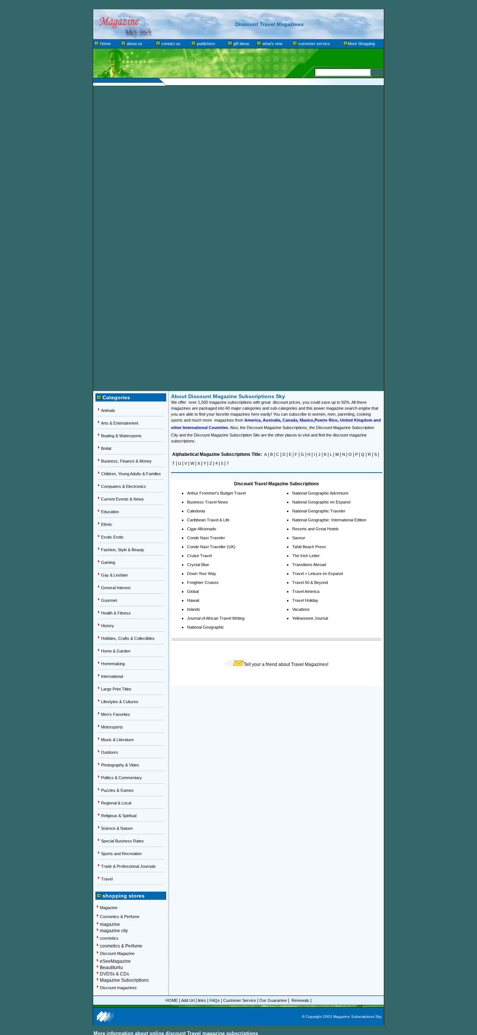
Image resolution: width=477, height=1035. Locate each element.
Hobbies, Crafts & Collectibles (128, 638)
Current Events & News (122, 499)
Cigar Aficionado (201, 529)
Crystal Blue (198, 564)
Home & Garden (115, 651)
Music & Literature (117, 739)
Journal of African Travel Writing (215, 618)
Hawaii (193, 600)
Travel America (305, 591)
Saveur (298, 538)
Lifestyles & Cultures (119, 701)
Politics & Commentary (121, 777)
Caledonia (196, 511)
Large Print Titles (116, 689)
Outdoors (109, 752)
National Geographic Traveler (318, 511)
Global (193, 591)
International (112, 676)
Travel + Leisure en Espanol (317, 573)
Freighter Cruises (203, 582)
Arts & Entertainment (119, 423)
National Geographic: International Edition (329, 520)
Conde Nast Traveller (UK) (211, 547)
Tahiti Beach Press (309, 547)
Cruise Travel (199, 555)
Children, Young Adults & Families (131, 474)
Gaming (108, 562)
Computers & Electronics (123, 486)
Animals (108, 410)
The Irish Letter (306, 555)
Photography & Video (120, 765)
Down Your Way (201, 573)
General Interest (115, 587)
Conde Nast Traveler (206, 538)
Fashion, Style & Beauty (122, 549)
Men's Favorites (115, 714)
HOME (171, 1000)
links (202, 1000)
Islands (193, 609)
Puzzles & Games (117, 790)
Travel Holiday (305, 600)
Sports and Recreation (121, 853)
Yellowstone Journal (310, 618)
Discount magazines (118, 987)
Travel (107, 879)
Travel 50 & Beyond (310, 582)
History (107, 625)
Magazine (108, 907)
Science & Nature (117, 828)
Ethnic (106, 524)
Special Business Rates (122, 841)
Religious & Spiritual (118, 815)
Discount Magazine (117, 953)
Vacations (301, 609)
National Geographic (205, 627)
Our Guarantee (273, 1000)
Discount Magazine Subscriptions (277, 427)
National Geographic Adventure (320, 493)
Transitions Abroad (309, 564)
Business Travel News (207, 502)
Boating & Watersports (121, 436)
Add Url (188, 1000)
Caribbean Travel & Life (208, 520)
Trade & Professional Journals (128, 866)
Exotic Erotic (112, 537)
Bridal (106, 448)
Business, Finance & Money (126, 461)
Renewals (300, 1000)
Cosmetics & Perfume (119, 916)
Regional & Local (116, 803)
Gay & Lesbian (114, 575)
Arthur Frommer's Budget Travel (216, 493)
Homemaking (113, 663)
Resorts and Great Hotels (315, 529)
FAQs (214, 1000)
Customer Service (239, 1000)
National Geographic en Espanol (321, 502)
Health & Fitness (116, 613)
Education (110, 511)
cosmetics (109, 938)
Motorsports (112, 727)
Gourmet (109, 600)
